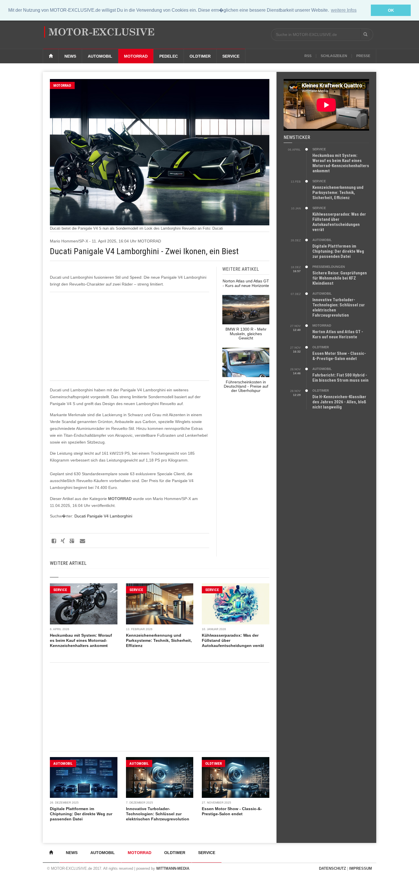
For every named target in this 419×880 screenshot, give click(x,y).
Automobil (100, 56)
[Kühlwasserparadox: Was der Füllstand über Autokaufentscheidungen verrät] (235, 603)
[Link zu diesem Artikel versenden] (82, 540)
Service (230, 56)
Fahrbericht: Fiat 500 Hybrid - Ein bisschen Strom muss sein (340, 378)
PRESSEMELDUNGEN (328, 266)
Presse (363, 56)
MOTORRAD (62, 85)
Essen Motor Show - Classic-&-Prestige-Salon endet (339, 356)
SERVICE (60, 590)
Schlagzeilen (334, 56)
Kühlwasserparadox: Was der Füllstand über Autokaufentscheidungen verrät (339, 222)
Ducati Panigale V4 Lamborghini (103, 516)
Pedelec (168, 56)
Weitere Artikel (68, 563)
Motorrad (136, 56)
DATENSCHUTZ (332, 868)
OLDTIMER (213, 763)
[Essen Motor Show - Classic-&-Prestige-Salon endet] (235, 777)
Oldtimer (200, 56)
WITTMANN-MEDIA (172, 868)
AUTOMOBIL (63, 763)
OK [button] (391, 10)
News (70, 56)
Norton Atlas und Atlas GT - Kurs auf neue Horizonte (337, 334)
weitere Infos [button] (344, 10)
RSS (308, 56)
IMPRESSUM (360, 868)
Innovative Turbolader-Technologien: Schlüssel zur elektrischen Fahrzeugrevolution (157, 813)
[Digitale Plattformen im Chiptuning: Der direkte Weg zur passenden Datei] (83, 777)
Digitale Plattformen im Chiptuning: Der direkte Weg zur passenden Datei (81, 813)
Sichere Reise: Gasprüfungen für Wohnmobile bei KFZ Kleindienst (339, 278)
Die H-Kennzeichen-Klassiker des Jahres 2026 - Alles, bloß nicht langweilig (339, 402)
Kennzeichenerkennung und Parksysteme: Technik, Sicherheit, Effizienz (159, 640)
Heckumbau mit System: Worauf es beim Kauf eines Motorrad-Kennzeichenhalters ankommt (81, 640)
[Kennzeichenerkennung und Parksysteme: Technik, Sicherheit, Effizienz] (160, 603)
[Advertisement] (129, 336)
